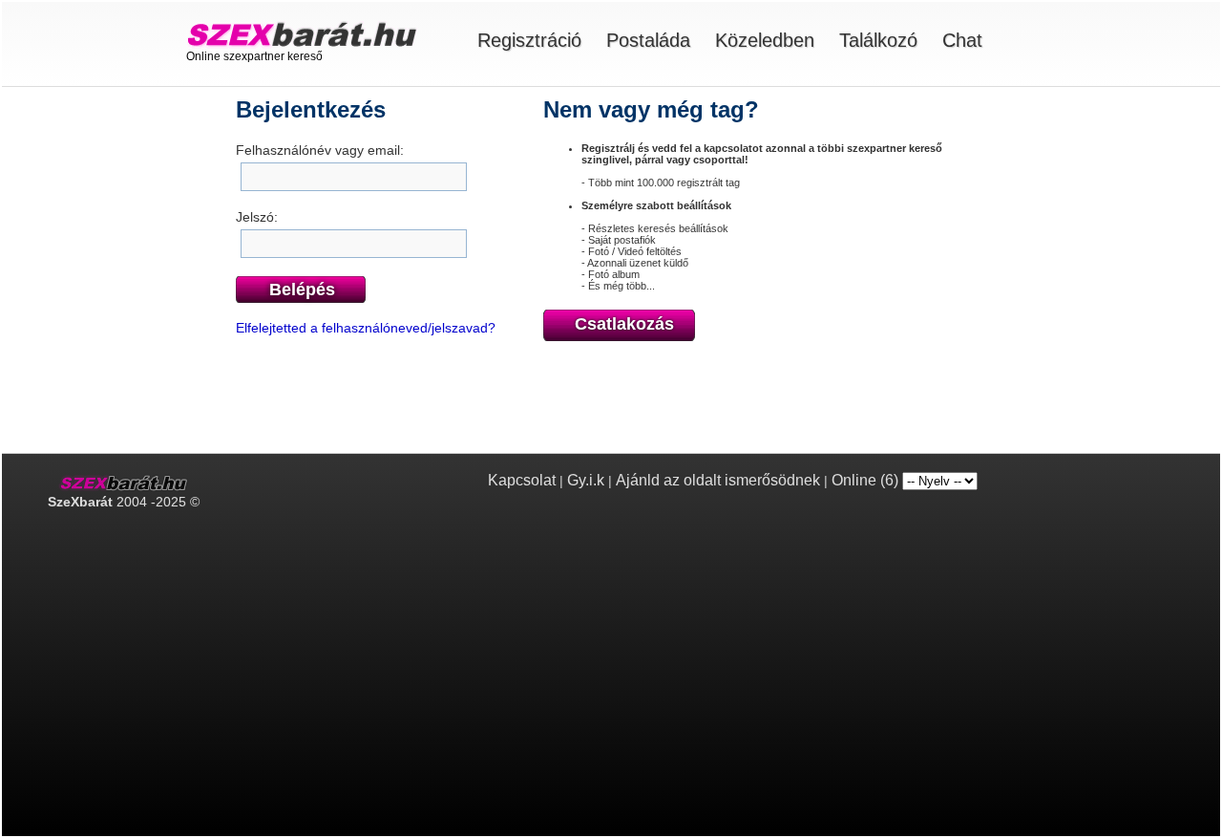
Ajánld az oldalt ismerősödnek (718, 480)
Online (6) (865, 480)
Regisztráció (529, 40)
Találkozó (878, 40)
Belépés (302, 289)
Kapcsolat (522, 480)
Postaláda (648, 40)
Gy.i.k (585, 480)
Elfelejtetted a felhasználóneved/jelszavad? (365, 327)
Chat (962, 40)
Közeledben (764, 40)
